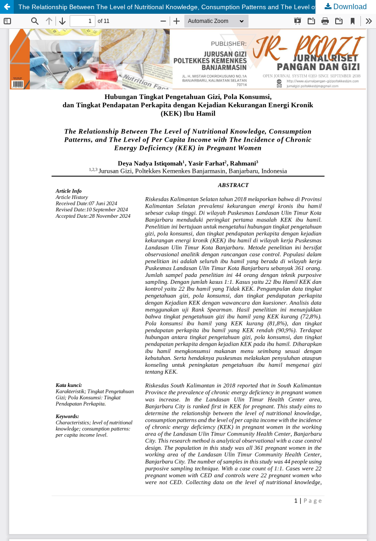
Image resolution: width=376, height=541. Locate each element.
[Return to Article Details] (7, 7)
